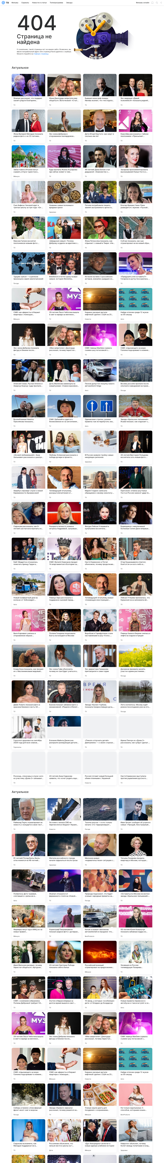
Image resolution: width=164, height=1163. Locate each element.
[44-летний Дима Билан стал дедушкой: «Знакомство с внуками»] (100, 162)
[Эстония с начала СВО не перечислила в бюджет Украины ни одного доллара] (64, 886)
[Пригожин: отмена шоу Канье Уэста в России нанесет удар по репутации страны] (135, 483)
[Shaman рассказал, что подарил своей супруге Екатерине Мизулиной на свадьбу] (28, 90)
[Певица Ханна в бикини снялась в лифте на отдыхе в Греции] (135, 625)
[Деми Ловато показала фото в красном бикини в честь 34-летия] (28, 697)
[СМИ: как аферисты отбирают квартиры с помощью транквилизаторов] (28, 304)
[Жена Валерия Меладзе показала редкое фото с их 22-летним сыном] (28, 126)
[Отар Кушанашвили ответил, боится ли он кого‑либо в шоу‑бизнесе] (135, 554)
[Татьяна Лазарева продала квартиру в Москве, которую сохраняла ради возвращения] (135, 922)
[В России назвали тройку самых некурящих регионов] (100, 447)
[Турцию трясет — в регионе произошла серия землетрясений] (28, 269)
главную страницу (41, 54)
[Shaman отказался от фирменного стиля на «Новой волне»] (64, 957)
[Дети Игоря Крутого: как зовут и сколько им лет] (100, 126)
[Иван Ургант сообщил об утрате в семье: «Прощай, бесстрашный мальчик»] (135, 886)
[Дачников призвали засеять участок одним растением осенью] (135, 661)
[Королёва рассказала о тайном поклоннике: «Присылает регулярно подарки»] (135, 126)
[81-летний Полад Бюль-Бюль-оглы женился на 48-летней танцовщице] (28, 922)
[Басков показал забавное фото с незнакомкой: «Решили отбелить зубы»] (64, 697)
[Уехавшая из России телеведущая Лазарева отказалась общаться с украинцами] (135, 1029)
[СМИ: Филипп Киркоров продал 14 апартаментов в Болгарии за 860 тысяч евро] (64, 554)
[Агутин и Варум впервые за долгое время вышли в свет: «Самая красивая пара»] (64, 1064)
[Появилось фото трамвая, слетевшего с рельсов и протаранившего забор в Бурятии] (28, 957)
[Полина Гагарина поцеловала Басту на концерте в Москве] (64, 625)
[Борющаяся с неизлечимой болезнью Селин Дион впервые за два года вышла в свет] (135, 518)
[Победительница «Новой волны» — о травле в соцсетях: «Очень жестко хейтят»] (135, 840)
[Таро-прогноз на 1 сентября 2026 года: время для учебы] (100, 804)
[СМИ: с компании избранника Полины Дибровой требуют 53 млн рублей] (28, 1064)
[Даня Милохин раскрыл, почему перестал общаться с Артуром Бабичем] (28, 1029)
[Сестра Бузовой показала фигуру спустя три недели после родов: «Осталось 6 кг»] (28, 840)
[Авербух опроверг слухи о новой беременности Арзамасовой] (28, 483)
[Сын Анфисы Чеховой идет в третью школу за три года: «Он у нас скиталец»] (28, 197)
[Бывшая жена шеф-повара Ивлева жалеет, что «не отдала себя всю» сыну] (100, 90)
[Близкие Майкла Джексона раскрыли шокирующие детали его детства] (64, 733)
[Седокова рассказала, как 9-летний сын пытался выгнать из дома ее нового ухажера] (28, 518)
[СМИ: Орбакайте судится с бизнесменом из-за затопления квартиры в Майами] (64, 411)
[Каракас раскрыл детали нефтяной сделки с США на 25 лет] (100, 304)
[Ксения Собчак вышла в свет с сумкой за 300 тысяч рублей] (64, 840)
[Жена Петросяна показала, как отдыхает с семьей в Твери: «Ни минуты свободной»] (100, 233)
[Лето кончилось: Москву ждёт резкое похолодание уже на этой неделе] (135, 697)
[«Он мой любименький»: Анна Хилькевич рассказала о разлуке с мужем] (28, 447)
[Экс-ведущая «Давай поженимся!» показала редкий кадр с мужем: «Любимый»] (135, 90)
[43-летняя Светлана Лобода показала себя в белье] (64, 1029)
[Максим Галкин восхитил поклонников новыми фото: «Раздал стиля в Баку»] (28, 233)
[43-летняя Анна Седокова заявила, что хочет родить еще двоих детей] (64, 768)
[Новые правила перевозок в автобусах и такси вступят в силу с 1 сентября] (135, 1064)
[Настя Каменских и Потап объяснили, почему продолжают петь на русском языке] (100, 554)
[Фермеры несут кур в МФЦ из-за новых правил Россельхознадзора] (28, 993)
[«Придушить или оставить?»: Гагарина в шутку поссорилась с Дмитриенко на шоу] (135, 269)
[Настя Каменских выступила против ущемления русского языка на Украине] (135, 768)
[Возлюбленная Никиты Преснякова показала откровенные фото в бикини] (28, 411)
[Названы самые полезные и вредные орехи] (64, 197)
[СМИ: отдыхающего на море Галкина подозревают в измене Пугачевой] (135, 340)
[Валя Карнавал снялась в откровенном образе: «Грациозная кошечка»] (28, 625)
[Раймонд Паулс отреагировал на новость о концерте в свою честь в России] (28, 886)
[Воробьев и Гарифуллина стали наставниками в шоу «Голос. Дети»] (100, 625)
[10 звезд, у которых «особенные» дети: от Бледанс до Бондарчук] (100, 1064)
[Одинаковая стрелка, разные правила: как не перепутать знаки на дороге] (100, 411)
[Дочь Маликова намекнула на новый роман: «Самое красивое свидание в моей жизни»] (64, 376)
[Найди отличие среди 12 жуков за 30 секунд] (135, 304)
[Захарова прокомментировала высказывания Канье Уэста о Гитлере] (135, 162)
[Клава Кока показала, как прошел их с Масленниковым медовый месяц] (28, 661)
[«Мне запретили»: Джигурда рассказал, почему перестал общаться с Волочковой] (64, 340)
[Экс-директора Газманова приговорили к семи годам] (100, 661)
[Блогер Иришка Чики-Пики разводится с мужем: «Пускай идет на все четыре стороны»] (135, 197)
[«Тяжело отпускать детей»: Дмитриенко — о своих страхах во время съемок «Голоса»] (100, 733)
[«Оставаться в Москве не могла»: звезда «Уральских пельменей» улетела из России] (135, 957)
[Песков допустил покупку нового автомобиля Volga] (100, 376)
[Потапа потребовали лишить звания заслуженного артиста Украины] (100, 197)
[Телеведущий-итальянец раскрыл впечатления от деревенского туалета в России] (64, 483)
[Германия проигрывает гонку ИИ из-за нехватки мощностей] (135, 804)
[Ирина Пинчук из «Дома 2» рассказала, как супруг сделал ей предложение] (135, 733)
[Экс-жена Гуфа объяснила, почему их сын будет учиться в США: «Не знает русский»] (64, 661)
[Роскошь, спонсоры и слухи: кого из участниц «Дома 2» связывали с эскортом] (28, 768)
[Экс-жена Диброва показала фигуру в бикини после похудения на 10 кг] (28, 340)
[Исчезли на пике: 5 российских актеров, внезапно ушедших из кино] (100, 269)
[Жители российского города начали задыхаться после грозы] (64, 922)
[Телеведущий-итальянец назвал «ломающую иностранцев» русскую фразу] (100, 590)
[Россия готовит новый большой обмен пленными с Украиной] (100, 768)
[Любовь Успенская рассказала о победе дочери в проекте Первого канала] (64, 447)
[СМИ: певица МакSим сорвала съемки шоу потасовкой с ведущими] (100, 340)
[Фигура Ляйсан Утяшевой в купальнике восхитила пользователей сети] (100, 518)
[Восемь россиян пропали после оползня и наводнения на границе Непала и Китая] (135, 376)
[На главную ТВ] (7, 2)
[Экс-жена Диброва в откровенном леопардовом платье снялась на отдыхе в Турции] (64, 126)
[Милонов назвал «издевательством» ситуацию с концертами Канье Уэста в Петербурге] (100, 922)
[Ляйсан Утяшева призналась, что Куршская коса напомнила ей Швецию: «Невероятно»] (135, 590)
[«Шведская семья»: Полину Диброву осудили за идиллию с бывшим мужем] (64, 233)
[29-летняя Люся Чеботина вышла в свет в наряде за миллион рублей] (64, 304)
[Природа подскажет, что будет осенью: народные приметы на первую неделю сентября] (100, 957)
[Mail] (3, 2)
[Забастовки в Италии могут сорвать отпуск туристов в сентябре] (28, 162)
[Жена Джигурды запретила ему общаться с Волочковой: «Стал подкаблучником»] (64, 90)
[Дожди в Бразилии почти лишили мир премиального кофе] (28, 804)
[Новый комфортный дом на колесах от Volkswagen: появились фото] (28, 590)
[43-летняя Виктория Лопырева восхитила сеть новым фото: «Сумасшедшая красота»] (135, 447)
